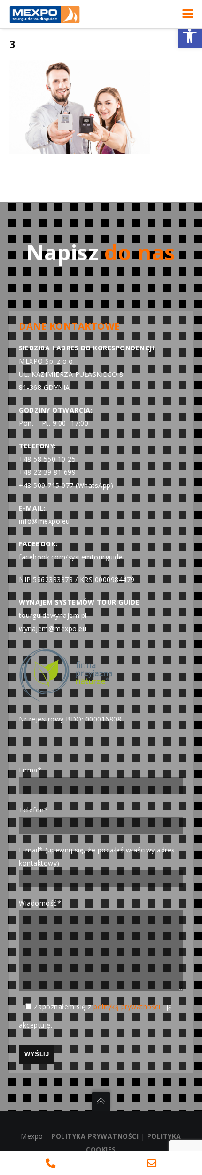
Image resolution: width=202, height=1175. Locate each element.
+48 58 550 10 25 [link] (47, 458)
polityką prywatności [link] (126, 1006)
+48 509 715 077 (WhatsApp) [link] (66, 485)
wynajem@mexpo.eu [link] (52, 628)
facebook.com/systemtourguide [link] (71, 556)
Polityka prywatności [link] (95, 1136)
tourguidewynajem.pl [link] (53, 615)
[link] (190, 36)
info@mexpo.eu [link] (44, 521)
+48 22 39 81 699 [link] (47, 472)
